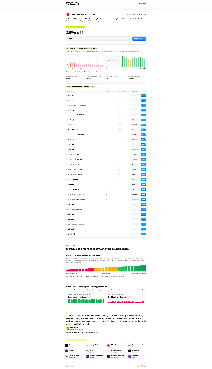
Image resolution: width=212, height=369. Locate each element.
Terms (132, 366)
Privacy (127, 366)
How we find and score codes (75, 332)
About (84, 366)
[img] (106, 61)
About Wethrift (141, 3)
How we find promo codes (105, 366)
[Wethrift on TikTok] (139, 366)
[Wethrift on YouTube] (145, 366)
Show (143, 95)
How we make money (104, 8)
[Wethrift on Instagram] (142, 366)
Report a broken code (119, 366)
